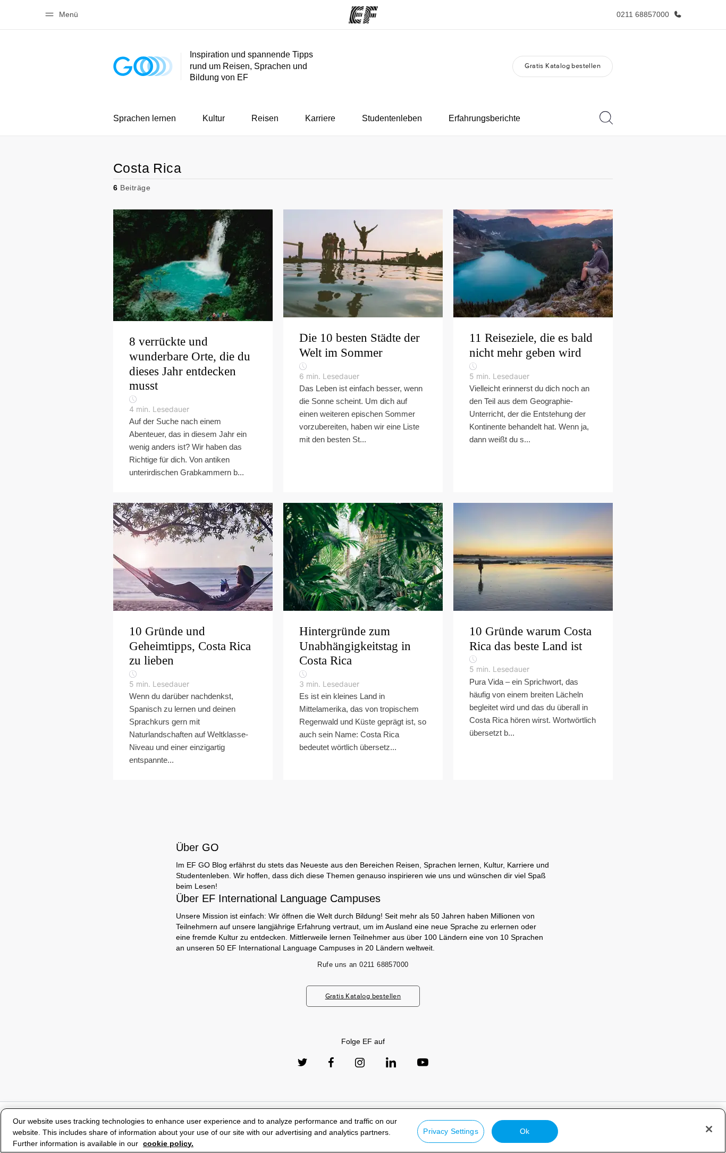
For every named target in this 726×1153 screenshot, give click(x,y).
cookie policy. (168, 1143)
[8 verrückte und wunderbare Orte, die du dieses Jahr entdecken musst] (193, 350)
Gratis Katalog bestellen (563, 66)
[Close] (709, 1129)
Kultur (213, 118)
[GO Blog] (143, 66)
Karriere (320, 118)
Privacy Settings (450, 1131)
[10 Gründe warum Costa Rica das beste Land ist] (533, 641)
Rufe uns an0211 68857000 (362, 965)
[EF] (363, 14)
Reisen (264, 118)
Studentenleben (392, 118)
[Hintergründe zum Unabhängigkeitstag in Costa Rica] (363, 641)
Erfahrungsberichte (484, 118)
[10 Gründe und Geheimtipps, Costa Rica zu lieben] (193, 641)
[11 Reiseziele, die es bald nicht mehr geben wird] (533, 350)
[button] (63, 14)
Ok (524, 1131)
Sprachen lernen (144, 118)
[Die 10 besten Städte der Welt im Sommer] (363, 350)
